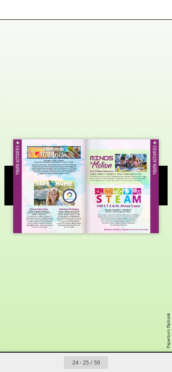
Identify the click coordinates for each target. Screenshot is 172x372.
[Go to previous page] (54, 362)
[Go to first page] (35, 362)
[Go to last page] (137, 362)
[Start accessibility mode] (51, 9)
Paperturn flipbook (168, 330)
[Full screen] (159, 9)
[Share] (140, 9)
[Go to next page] (117, 362)
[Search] (31, 9)
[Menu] (12, 9)
